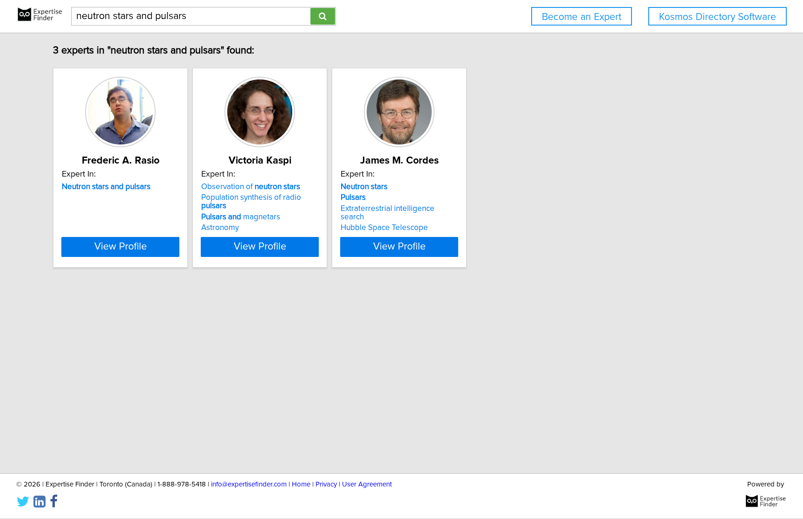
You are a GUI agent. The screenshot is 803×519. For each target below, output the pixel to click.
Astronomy (220, 227)
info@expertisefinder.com (249, 484)
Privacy (326, 484)
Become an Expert (581, 17)
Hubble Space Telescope (384, 227)
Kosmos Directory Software (717, 17)
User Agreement (367, 484)
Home (301, 484)
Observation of (250, 187)
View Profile (120, 247)
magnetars (240, 217)
